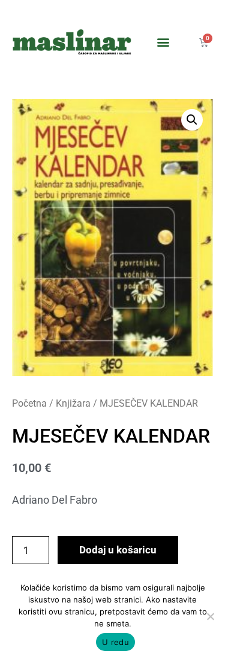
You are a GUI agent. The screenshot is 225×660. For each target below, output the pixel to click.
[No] (210, 616)
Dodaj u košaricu (118, 550)
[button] (163, 42)
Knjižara (73, 403)
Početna (29, 403)
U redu (115, 642)
